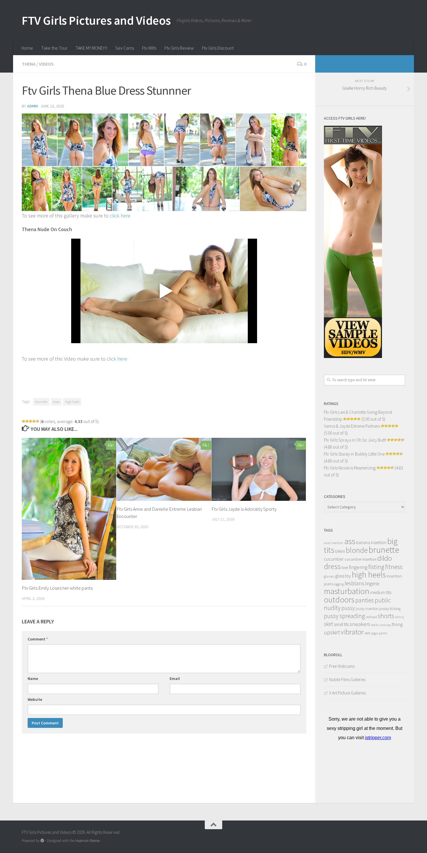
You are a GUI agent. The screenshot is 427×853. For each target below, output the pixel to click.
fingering (358, 567)
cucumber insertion (360, 559)
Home (27, 48)
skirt (328, 623)
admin (32, 106)
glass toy (343, 576)
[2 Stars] (27, 421)
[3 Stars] (30, 421)
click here (120, 215)
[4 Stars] (34, 421)
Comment (38, 639)
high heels (72, 401)
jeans (328, 583)
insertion (394, 576)
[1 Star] (23, 421)
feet (345, 567)
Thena (28, 64)
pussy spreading (344, 616)
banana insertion (371, 542)
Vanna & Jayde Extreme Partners (352, 426)
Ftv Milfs (149, 48)
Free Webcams (342, 666)
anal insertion (333, 543)
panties (364, 600)
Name (33, 678)
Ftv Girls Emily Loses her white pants (57, 588)
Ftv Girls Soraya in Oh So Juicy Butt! (355, 440)
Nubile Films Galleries (347, 679)
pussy (348, 608)
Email (175, 678)
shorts (386, 616)
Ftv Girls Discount (218, 48)
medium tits (380, 592)
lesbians (354, 583)
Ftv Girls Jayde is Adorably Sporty (244, 509)
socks (374, 624)
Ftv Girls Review (179, 48)
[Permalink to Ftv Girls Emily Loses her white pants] (69, 509)
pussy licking (390, 608)
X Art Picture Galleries (347, 693)
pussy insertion (367, 608)
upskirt (332, 632)
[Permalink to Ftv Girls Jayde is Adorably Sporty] (258, 469)
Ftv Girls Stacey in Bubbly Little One (354, 454)
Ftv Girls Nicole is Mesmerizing (350, 468)
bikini (340, 551)
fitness (394, 567)
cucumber (334, 559)
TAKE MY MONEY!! (91, 48)
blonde (357, 550)
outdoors (339, 599)
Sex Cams (124, 48)
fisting (376, 567)
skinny (399, 617)
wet (367, 633)
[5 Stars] (37, 421)
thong (397, 624)
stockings (385, 625)
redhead (371, 617)
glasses (329, 576)
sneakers (360, 623)
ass (349, 541)
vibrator (352, 631)
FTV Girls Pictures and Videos (96, 20)
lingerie (372, 583)
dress (56, 401)
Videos (46, 64)
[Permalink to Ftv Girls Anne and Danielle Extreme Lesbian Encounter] (163, 469)
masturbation (346, 591)
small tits (341, 624)
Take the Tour (54, 48)
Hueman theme (88, 840)
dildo (384, 558)
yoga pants (379, 633)
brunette (41, 401)
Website (35, 699)
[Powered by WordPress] (42, 841)
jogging (339, 584)
